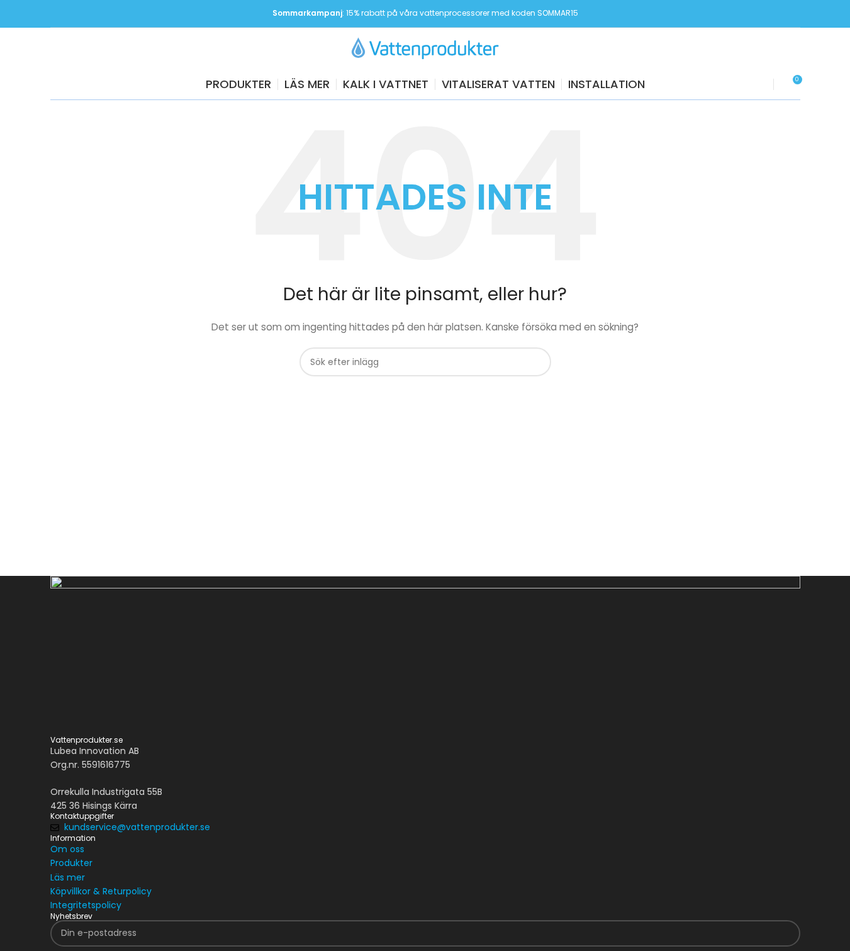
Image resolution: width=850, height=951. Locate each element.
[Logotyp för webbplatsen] (425, 47)
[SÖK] (536, 361)
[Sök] (755, 84)
